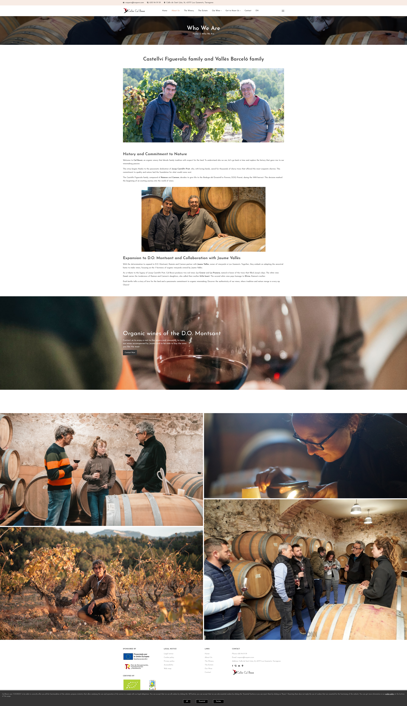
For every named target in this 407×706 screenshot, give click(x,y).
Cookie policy (169, 657)
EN (257, 11)
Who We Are (208, 34)
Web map (167, 668)
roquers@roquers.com (243, 657)
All (187, 701)
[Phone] (236, 666)
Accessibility (168, 665)
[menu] (283, 11)
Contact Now (130, 352)
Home (196, 34)
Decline (218, 701)
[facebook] (232, 666)
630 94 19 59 (239, 654)
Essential (202, 701)
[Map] (242, 666)
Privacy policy (169, 661)
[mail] (239, 666)
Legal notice (168, 654)
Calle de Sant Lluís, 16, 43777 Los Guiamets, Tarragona (256, 661)
